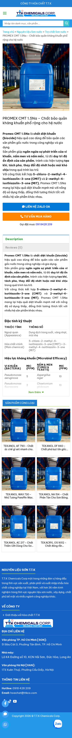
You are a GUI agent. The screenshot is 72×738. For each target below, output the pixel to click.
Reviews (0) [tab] (14, 247)
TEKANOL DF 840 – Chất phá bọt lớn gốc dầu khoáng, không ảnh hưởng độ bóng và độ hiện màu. (53, 447)
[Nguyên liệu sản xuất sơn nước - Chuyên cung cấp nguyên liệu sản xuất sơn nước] (36, 13)
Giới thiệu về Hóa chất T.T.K (22, 615)
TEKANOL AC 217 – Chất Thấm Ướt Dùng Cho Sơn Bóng (18, 544)
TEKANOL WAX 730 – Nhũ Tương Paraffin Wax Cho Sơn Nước (18, 496)
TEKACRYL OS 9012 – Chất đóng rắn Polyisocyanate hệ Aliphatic (53, 544)
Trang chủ (8, 31)
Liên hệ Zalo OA (37, 206)
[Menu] (5, 13)
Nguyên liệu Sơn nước (29, 31)
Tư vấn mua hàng (37, 216)
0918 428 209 (22, 688)
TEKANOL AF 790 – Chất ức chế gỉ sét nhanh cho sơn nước (18, 447)
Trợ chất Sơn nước (55, 31)
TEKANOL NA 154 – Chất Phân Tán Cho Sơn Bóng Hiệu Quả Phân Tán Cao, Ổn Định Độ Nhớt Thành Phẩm (53, 496)
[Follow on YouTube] (15, 701)
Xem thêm (34, 392)
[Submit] (66, 23)
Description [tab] (14, 239)
